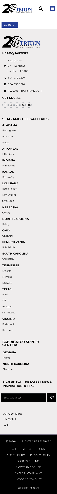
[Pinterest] (23, 105)
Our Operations (12, 413)
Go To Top (10, 24)
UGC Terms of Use (28, 467)
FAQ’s (6, 425)
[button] (52, 8)
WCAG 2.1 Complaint (28, 473)
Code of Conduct (29, 479)
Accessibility (16, 455)
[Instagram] (11, 105)
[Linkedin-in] (17, 105)
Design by (28, 488)
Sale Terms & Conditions (28, 449)
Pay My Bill (9, 419)
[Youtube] (29, 105)
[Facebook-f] (4, 105)
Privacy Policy (40, 455)
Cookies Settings (28, 461)
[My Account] (40, 8)
